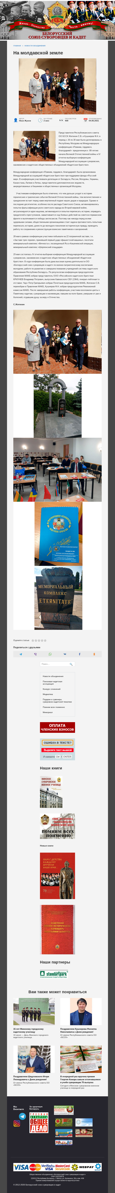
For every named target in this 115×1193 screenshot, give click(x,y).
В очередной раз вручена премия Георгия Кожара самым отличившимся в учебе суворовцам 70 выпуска (80, 1079)
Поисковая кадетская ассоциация (52, 682)
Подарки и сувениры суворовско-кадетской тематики (57, 700)
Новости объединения (53, 676)
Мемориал (48, 712)
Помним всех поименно (54, 707)
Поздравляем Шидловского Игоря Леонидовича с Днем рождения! (31, 1078)
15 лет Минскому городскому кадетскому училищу (28, 1030)
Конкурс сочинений (51, 689)
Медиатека (48, 694)
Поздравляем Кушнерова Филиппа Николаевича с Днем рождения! (78, 1030)
